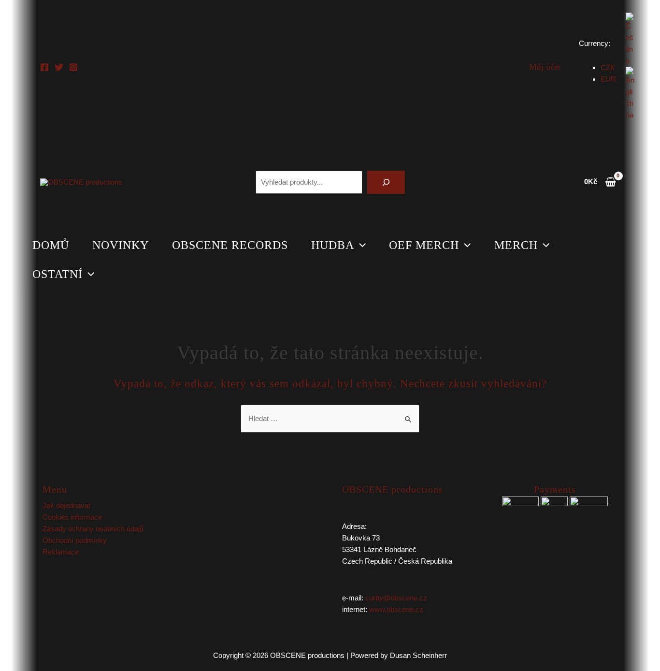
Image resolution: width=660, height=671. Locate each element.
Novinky (120, 245)
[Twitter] (59, 67)
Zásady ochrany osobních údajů (93, 529)
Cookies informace (72, 517)
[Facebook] (44, 67)
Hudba (332, 245)
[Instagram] (73, 67)
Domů (50, 245)
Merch (516, 245)
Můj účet (544, 67)
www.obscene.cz (396, 609)
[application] (360, 245)
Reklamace (61, 552)
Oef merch (424, 245)
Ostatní (57, 274)
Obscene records (230, 245)
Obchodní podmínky (75, 540)
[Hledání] (386, 182)
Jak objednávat (66, 505)
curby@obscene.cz (396, 598)
